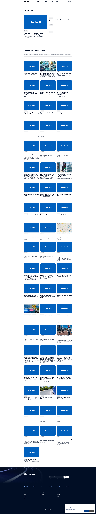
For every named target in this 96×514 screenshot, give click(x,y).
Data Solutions (42, 494)
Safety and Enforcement (27, 492)
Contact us (25, 500)
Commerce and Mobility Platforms (35, 490)
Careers (58, 496)
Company (25, 496)
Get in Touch (69, 1)
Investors (25, 498)
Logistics (25, 494)
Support (58, 492)
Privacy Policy (63, 478)
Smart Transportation (43, 492)
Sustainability (58, 494)
